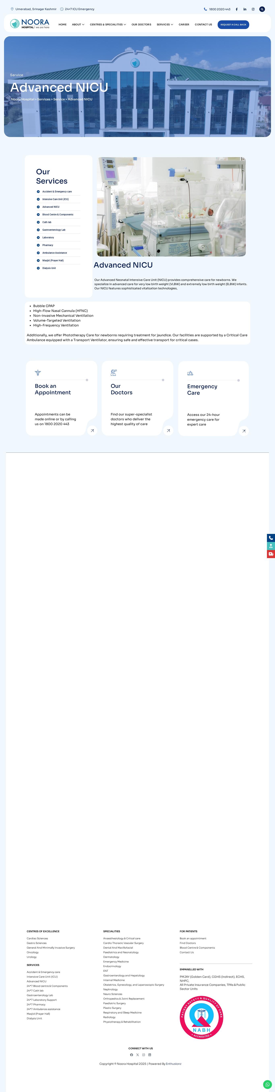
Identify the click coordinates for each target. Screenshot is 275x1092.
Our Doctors (141, 24)
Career (184, 24)
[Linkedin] (150, 1055)
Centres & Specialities (106, 24)
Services (163, 24)
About (76, 24)
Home (62, 24)
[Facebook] (237, 9)
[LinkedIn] (245, 9)
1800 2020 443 (220, 9)
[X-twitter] (138, 1055)
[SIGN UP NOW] (92, 431)
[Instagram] (253, 9)
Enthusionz (174, 1064)
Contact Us (203, 24)
